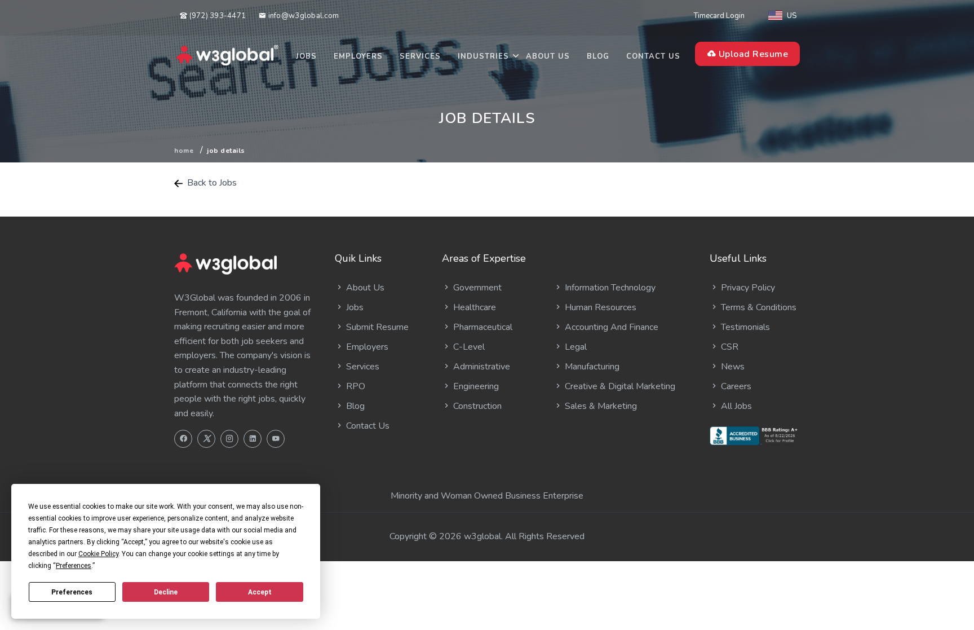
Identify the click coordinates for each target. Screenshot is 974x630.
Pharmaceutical (481, 327)
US (791, 16)
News (732, 366)
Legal (575, 347)
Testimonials (744, 327)
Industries (483, 56)
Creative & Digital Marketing (619, 386)
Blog (598, 56)
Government (476, 287)
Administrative (480, 366)
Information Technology (609, 287)
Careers (735, 386)
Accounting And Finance (610, 327)
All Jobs (735, 406)
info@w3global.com (302, 16)
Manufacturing (591, 366)
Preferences (71, 592)
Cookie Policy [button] (98, 554)
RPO (354, 386)
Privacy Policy (747, 287)
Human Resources (599, 307)
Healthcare (473, 307)
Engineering (475, 386)
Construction (476, 406)
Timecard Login (719, 16)
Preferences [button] (73, 566)
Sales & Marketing (600, 406)
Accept (260, 592)
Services (420, 56)
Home (183, 150)
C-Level (468, 347)
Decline (166, 592)
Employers (358, 56)
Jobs (306, 56)
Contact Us (653, 56)
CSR (728, 347)
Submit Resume (376, 327)
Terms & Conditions (757, 307)
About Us (548, 56)
